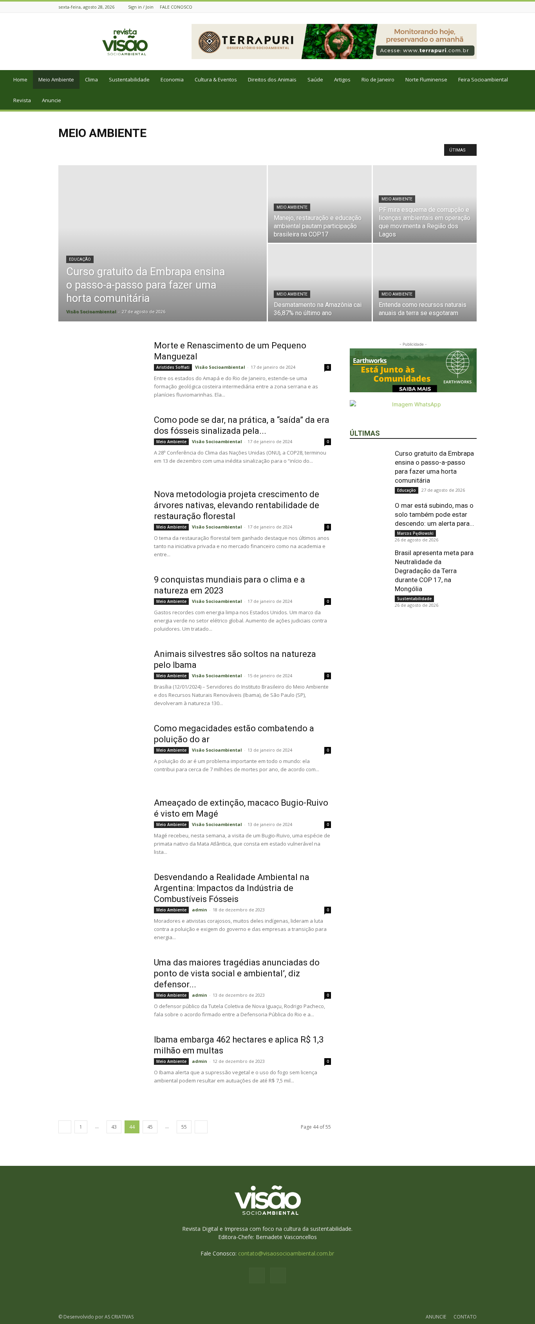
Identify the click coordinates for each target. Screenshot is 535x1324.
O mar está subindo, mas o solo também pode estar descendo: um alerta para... (434, 514)
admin (199, 910)
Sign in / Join (141, 7)
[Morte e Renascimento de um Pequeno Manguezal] (101, 369)
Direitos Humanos (314, 149)
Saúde (315, 79)
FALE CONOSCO (176, 7)
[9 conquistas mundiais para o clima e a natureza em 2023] (101, 603)
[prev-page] (64, 1126)
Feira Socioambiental (483, 79)
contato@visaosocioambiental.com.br (286, 1253)
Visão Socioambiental (91, 311)
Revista (22, 100)
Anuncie (51, 100)
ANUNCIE (436, 1316)
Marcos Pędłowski (415, 533)
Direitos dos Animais (272, 79)
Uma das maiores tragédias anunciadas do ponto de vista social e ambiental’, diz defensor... (237, 973)
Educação (80, 259)
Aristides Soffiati (173, 367)
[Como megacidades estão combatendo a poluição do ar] (101, 752)
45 (150, 1127)
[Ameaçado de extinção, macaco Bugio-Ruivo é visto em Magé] (101, 826)
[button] (525, 80)
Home (20, 79)
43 (114, 1127)
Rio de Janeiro (377, 79)
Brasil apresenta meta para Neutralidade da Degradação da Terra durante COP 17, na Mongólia (434, 571)
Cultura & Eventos (216, 79)
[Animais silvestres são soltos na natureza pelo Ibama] (101, 678)
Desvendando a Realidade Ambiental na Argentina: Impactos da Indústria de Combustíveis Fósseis (231, 888)
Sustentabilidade (129, 79)
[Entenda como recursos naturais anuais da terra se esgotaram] (425, 282)
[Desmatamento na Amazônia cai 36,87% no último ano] (320, 282)
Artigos (342, 79)
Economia (172, 79)
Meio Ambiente (56, 79)
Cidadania (94, 149)
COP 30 (140, 149)
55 (184, 1127)
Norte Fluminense (426, 79)
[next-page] (201, 1126)
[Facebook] (462, 7)
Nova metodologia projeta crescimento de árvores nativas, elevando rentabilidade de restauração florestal (236, 505)
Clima (91, 79)
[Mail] (472, 7)
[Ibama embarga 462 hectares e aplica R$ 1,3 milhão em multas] (101, 1063)
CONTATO (465, 1316)
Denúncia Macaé (219, 149)
